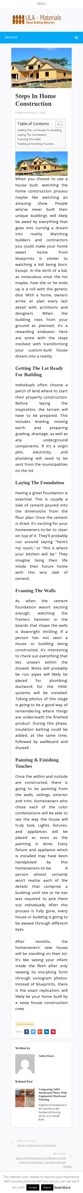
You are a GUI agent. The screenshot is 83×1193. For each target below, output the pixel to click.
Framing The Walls (29, 139)
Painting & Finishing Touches (36, 144)
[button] (41, 4)
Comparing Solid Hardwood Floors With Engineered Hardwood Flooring (53, 1094)
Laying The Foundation (32, 135)
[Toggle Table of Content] (56, 124)
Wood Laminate (24, 1024)
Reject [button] (47, 1187)
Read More (62, 1187)
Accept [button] (33, 1187)
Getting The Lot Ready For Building (39, 130)
